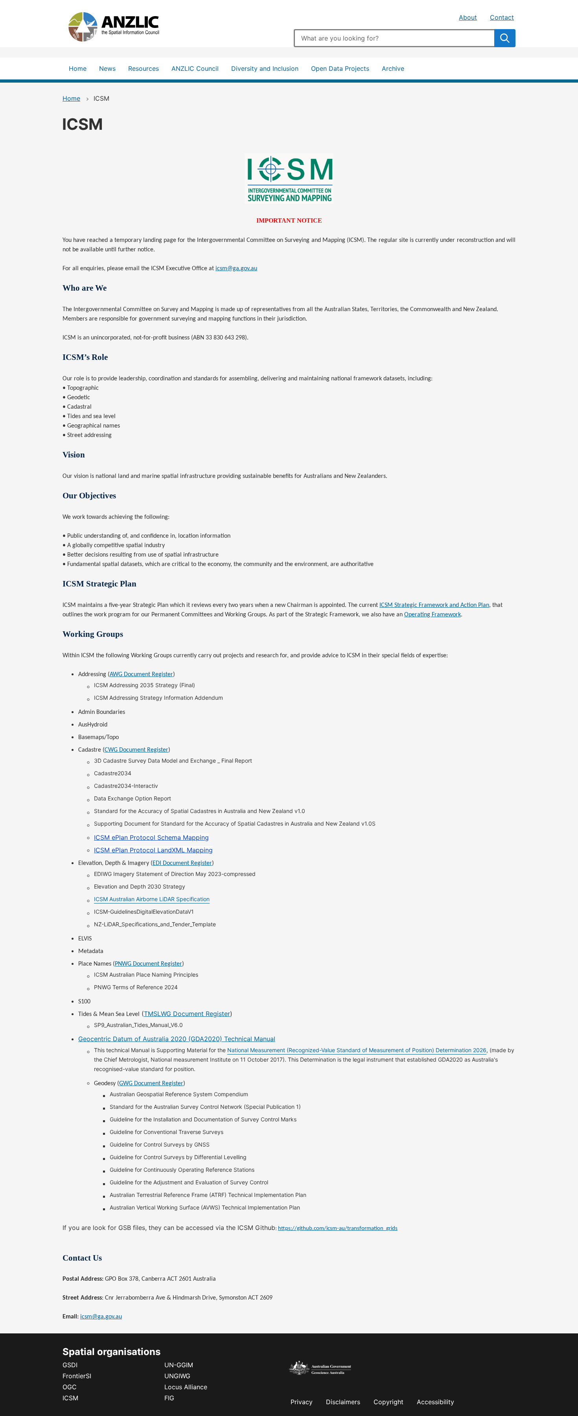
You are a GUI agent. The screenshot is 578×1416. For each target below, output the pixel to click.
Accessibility (435, 1402)
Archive (393, 68)
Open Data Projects (340, 68)
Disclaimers (343, 1402)
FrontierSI (77, 1376)
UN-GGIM (178, 1365)
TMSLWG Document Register (187, 1014)
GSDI (70, 1365)
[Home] (121, 28)
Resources (143, 68)
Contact (502, 17)
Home (78, 68)
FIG (169, 1398)
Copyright (388, 1402)
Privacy (302, 1402)
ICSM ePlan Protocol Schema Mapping (151, 837)
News (107, 68)
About (468, 17)
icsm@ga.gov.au (101, 1317)
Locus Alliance (185, 1387)
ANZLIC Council (195, 68)
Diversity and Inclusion (264, 68)
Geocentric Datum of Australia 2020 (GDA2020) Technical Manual (176, 1039)
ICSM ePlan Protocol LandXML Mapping (153, 850)
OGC (70, 1387)
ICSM (70, 1398)
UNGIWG (177, 1376)
